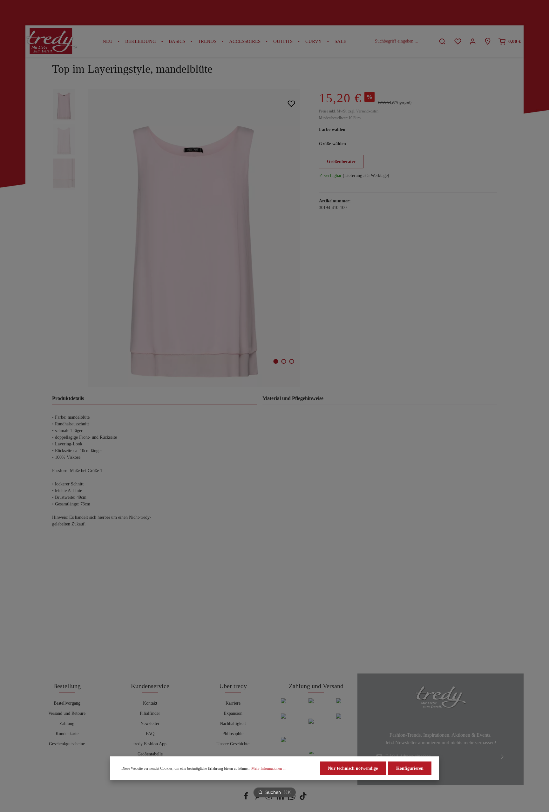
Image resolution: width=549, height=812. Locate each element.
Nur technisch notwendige (353, 768)
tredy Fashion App (149, 743)
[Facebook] (246, 798)
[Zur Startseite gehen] (51, 41)
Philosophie (232, 733)
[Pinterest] (258, 798)
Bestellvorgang (67, 703)
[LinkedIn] (280, 798)
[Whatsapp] (292, 798)
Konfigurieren (410, 768)
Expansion (233, 713)
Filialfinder (150, 713)
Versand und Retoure (66, 713)
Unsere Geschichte (232, 743)
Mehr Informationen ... (268, 768)
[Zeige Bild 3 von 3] (291, 361)
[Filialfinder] (487, 41)
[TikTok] (303, 798)
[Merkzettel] (457, 41)
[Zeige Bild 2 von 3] (283, 361)
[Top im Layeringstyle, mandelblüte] (194, 238)
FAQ (150, 733)
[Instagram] (269, 798)
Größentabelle (150, 754)
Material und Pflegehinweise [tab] (292, 398)
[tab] (154, 398)
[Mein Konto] (472, 41)
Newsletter (149, 723)
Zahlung (66, 723)
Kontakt (150, 703)
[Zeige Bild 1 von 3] (276, 361)
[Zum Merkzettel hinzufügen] (291, 103)
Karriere (233, 703)
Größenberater (341, 161)
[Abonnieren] (502, 756)
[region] (179, 238)
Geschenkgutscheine (67, 743)
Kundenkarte (67, 733)
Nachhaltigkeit (233, 723)
